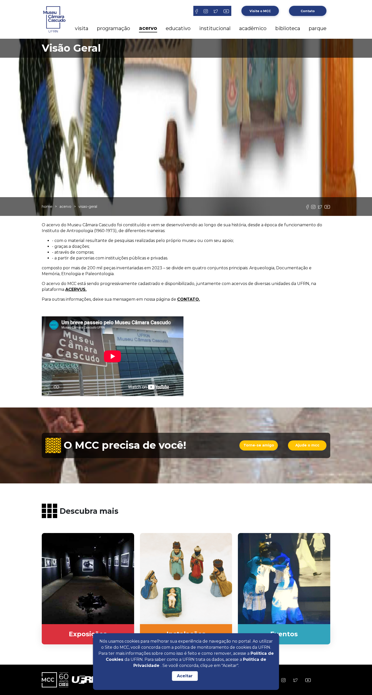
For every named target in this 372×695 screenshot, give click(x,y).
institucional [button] (215, 28)
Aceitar (185, 675)
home (47, 206)
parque (317, 28)
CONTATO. (188, 299)
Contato (308, 11)
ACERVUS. (76, 289)
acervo (65, 206)
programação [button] (113, 28)
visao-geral (87, 206)
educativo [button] (178, 28)
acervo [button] (148, 28)
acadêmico (252, 28)
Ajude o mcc (307, 445)
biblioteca (287, 28)
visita (81, 28)
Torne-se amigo (258, 445)
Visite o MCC (260, 11)
